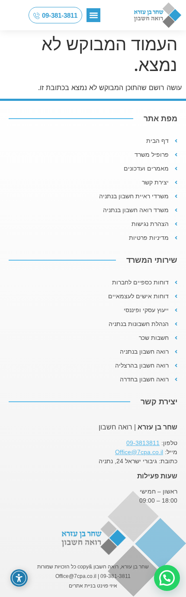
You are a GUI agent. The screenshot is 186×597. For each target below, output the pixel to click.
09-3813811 (143, 442)
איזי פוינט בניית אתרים (93, 586)
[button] (93, 15)
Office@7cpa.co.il (139, 452)
